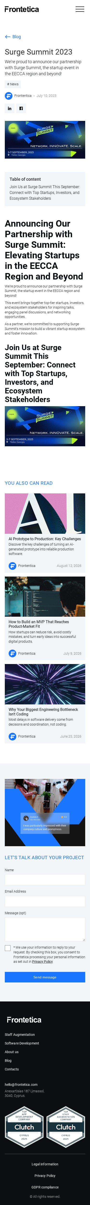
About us (11, 1052)
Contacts (12, 1069)
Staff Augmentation (20, 1035)
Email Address (15, 891)
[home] (22, 9)
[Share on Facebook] (21, 108)
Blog (8, 1060)
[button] (80, 9)
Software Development (22, 1043)
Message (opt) (15, 913)
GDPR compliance (45, 1187)
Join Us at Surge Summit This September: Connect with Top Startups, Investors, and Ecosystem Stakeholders (45, 193)
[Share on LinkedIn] (9, 108)
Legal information (45, 1164)
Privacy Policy (42, 961)
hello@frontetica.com (21, 1085)
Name (9, 870)
